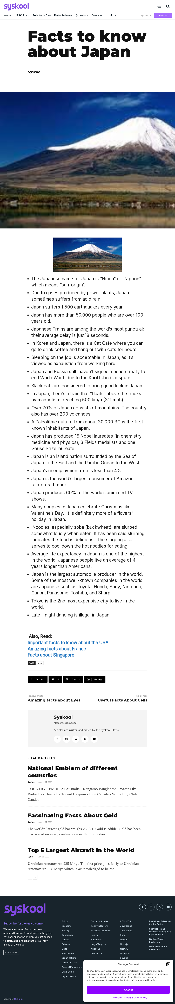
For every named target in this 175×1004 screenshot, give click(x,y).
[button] (168, 964)
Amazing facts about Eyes (54, 700)
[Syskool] (43, 7)
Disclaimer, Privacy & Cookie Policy (130, 997)
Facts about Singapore (51, 655)
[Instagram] (66, 739)
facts (40, 663)
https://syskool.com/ (65, 722)
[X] (85, 739)
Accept (128, 990)
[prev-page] (30, 877)
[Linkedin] (75, 739)
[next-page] (35, 877)
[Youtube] (94, 739)
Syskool (35, 72)
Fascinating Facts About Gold (73, 815)
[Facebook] (57, 739)
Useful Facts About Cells (122, 700)
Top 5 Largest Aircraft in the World (81, 850)
